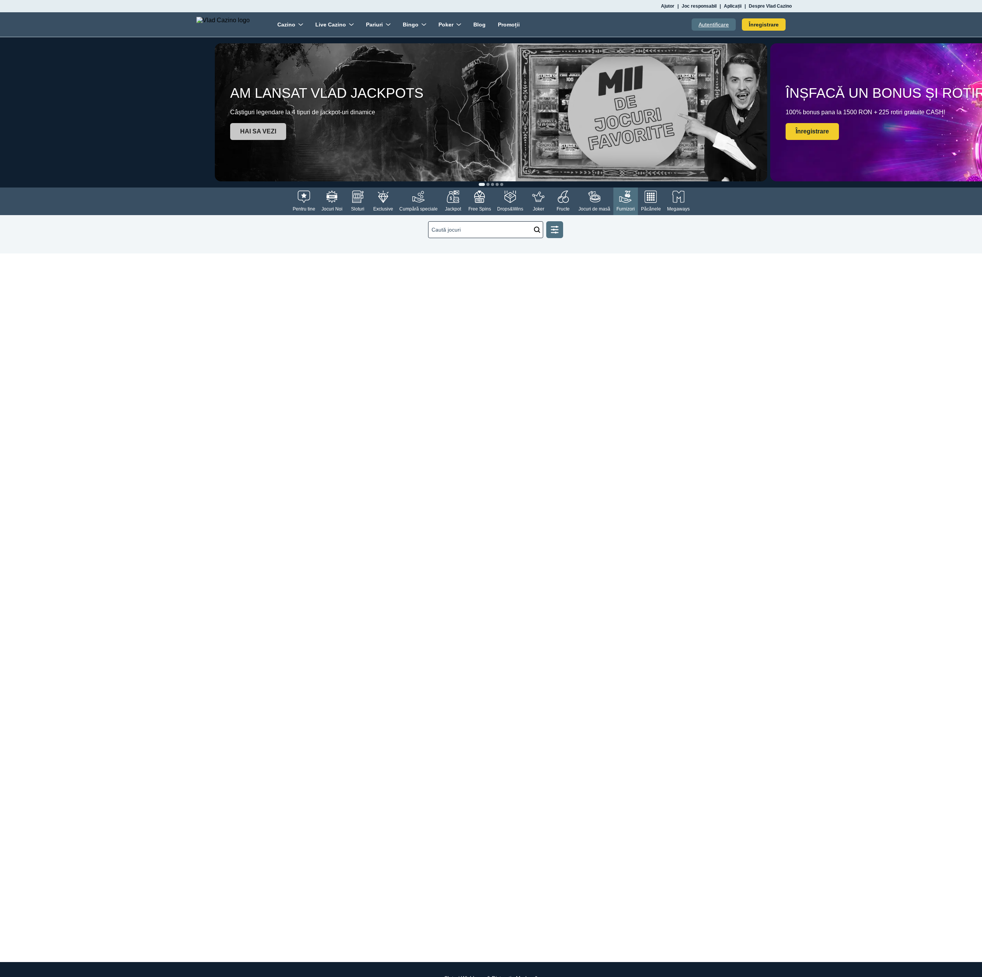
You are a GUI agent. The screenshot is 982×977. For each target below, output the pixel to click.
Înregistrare (764, 24)
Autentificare (714, 24)
